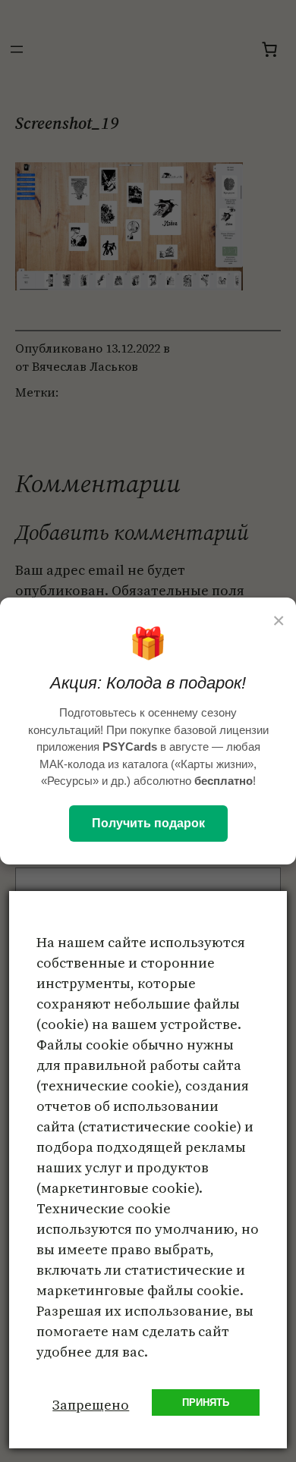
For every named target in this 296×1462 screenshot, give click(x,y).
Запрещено (90, 1404)
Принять (205, 1402)
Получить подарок (148, 823)
